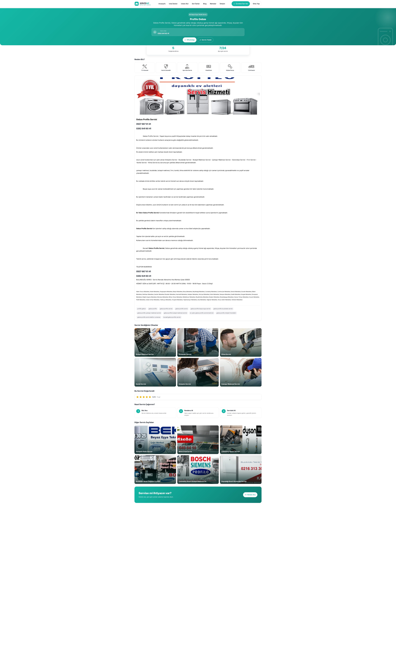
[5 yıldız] (150, 397)
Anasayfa (162, 4)
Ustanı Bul (184, 4)
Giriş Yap (256, 4)
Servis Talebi (206, 40)
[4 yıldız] (147, 397)
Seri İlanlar (196, 4)
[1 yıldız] (137, 397)
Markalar (213, 4)
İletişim (222, 4)
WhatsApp (191, 40)
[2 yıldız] (140, 397)
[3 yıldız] (143, 397)
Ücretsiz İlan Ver (242, 4)
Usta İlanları (173, 4)
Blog (204, 4)
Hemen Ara (251, 495)
